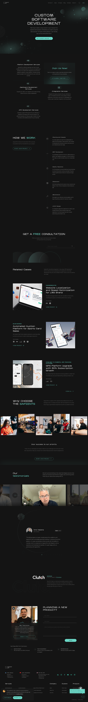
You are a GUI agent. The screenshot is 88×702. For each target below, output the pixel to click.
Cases (55, 2)
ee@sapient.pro (10, 675)
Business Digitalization (37, 690)
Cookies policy (74, 699)
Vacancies (51, 692)
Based (59, 530)
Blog (65, 2)
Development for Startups (37, 692)
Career (74, 3)
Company (60, 2)
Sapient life (52, 690)
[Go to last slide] (16, 495)
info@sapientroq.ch (25, 675)
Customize (7, 697)
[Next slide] (72, 495)
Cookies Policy (19, 694)
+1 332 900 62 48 (10, 677)
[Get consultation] (72, 246)
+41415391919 (24, 677)
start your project (21, 148)
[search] (79, 3)
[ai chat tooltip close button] (83, 689)
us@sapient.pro (41, 676)
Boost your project (42, 458)
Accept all (17, 697)
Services (50, 3)
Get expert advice (43, 38)
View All (69, 391)
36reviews (58, 577)
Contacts (69, 2)
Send (70, 640)
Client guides (64, 690)
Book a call (24, 636)
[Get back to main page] (6, 3)
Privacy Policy (80, 699)
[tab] (41, 554)
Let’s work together (58, 78)
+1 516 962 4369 (41, 678)
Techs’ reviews (64, 692)
